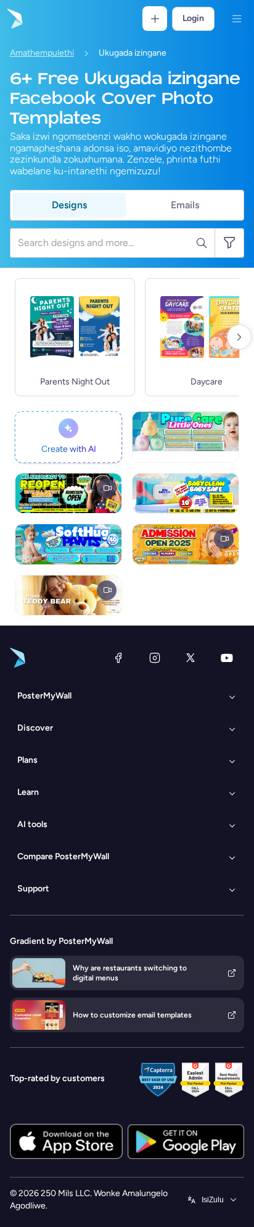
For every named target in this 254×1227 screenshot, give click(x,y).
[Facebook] (118, 657)
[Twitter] (190, 657)
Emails (185, 205)
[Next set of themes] (239, 337)
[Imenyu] (236, 18)
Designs (69, 205)
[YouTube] (227, 657)
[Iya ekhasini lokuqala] (13, 18)
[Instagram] (154, 657)
